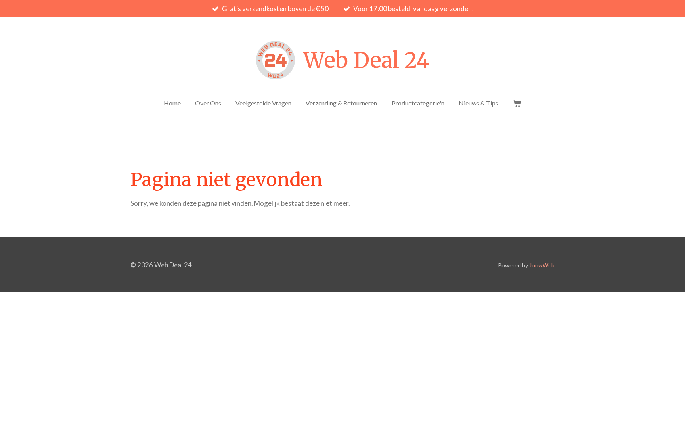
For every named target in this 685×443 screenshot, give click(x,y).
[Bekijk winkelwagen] (517, 103)
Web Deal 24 (366, 60)
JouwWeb (542, 265)
